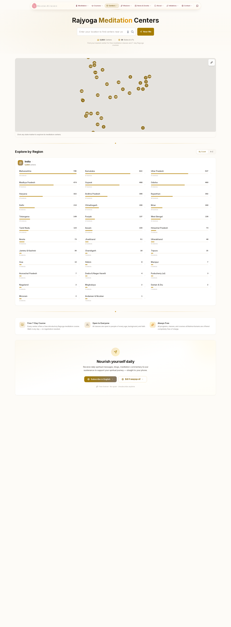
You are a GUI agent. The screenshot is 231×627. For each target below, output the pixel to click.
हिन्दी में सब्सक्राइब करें (132, 379)
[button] (98, 95)
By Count (202, 152)
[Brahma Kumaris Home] (44, 6)
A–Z (211, 152)
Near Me (147, 32)
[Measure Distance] (211, 62)
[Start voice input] (128, 32)
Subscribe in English (100, 379)
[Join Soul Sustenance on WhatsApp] (197, 6)
